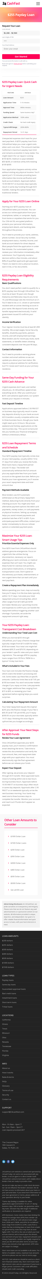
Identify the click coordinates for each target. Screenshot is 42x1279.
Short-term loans (9, 1002)
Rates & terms (8, 1077)
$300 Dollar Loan (17, 856)
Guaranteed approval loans (14, 989)
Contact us (6, 1099)
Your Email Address (8, 45)
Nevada (5, 1042)
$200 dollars (7, 940)
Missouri (6, 1033)
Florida (5, 1051)
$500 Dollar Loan (17, 876)
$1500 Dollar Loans (18, 843)
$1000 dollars (8, 963)
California (6, 1019)
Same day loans (9, 984)
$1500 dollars (8, 967)
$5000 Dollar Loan (17, 883)
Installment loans (9, 998)
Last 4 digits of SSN (8, 37)
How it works (7, 1072)
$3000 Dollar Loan (17, 863)
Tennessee (6, 1046)
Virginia (5, 1055)
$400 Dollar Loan (17, 870)
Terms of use (7, 1090)
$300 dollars (7, 949)
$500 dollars (7, 958)
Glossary (6, 1086)
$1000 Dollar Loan (17, 836)
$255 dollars (7, 945)
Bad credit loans (9, 993)
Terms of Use (18, 64)
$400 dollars (7, 954)
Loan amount (6, 29)
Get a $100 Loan (17, 890)
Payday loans (8, 980)
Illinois (5, 1024)
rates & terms (27, 1255)
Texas (4, 1028)
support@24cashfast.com (13, 1112)
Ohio (4, 1037)
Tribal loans (7, 1006)
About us (6, 1068)
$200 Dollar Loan (17, 850)
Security (5, 1095)
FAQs (4, 1081)
